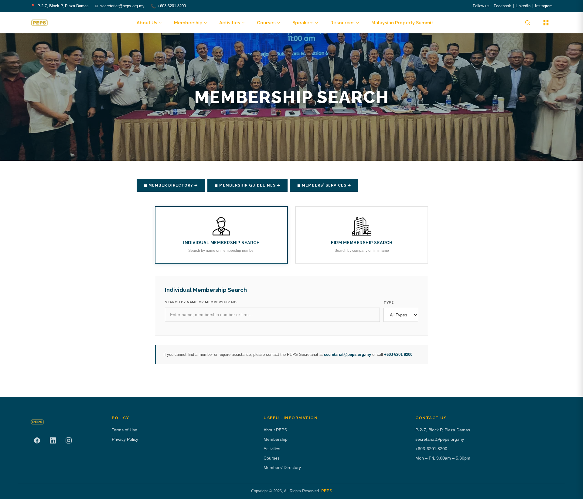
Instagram (544, 6)
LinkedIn (523, 6)
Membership (188, 22)
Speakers (303, 22)
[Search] (527, 22)
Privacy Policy (125, 439)
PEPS (326, 491)
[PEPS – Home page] (39, 23)
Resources (342, 22)
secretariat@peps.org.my (122, 6)
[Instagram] (68, 440)
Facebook (502, 6)
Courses (266, 22)
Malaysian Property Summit (402, 22)
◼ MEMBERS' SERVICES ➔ (324, 185)
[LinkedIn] (53, 440)
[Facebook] (37, 440)
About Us (147, 22)
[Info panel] (546, 22)
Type (389, 303)
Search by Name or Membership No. (201, 302)
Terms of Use (124, 429)
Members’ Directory (282, 467)
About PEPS (275, 429)
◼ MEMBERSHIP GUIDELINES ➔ (247, 185)
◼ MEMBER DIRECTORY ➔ (171, 185)
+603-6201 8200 (172, 6)
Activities (229, 22)
